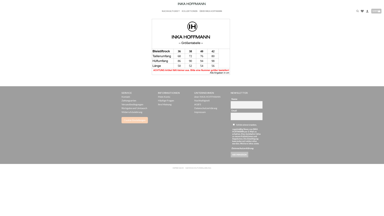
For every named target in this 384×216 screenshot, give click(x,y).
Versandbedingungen (132, 104)
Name (234, 99)
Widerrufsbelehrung (132, 112)
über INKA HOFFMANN (211, 11)
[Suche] (357, 11)
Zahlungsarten (129, 100)
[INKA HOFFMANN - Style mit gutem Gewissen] (192, 3)
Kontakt (126, 96)
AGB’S (197, 104)
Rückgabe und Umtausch (134, 108)
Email (234, 110)
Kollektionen (189, 11)
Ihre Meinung (165, 104)
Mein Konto (164, 96)
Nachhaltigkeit (171, 11)
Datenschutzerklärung (205, 108)
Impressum (200, 112)
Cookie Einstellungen (135, 120)
